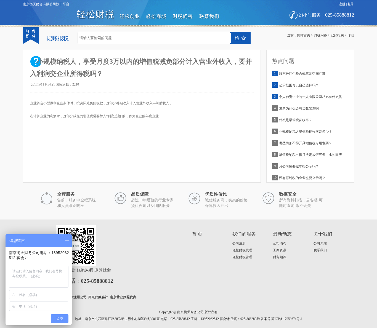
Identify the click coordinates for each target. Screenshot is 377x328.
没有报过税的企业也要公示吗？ (302, 178)
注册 (342, 4)
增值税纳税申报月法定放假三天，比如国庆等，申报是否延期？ (310, 156)
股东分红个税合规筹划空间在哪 (302, 74)
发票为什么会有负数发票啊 (299, 108)
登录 (350, 4)
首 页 (197, 234)
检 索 (240, 38)
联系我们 (320, 250)
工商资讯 (279, 250)
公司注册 (239, 243)
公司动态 (279, 243)
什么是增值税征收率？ (295, 120)
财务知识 (279, 257)
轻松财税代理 (242, 250)
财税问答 (320, 35)
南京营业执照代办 (123, 297)
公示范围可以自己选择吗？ (299, 85)
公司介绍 (320, 243)
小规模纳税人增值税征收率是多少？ (305, 132)
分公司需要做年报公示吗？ (299, 166)
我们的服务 (244, 234)
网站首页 (303, 35)
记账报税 (337, 35)
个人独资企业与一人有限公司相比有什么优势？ (310, 98)
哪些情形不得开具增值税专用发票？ (305, 143)
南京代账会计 (98, 297)
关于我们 (323, 234)
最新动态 (282, 234)
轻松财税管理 (242, 257)
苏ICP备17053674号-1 (286, 319)
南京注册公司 (77, 297)
